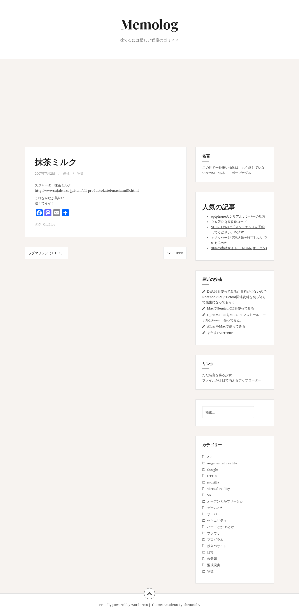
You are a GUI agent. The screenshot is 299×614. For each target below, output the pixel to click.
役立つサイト (217, 546)
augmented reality (222, 463)
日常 (210, 552)
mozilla (213, 482)
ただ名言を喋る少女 (217, 375)
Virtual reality (218, 488)
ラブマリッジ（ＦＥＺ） (46, 253)
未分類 (212, 558)
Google (212, 469)
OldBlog (49, 224)
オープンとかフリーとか (225, 501)
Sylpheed (175, 253)
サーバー (213, 514)
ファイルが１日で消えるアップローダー (231, 380)
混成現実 (213, 565)
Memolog (149, 24)
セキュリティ (217, 520)
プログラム (215, 539)
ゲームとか (215, 507)
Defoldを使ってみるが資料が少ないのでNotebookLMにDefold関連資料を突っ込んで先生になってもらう (234, 296)
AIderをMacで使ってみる (226, 326)
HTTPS (212, 476)
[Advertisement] (149, 103)
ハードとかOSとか (220, 526)
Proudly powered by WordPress (123, 605)
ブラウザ (213, 533)
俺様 (66, 173)
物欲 (80, 173)
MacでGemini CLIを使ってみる (230, 308)
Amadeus (171, 605)
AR (209, 457)
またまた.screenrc (220, 332)
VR (209, 495)
